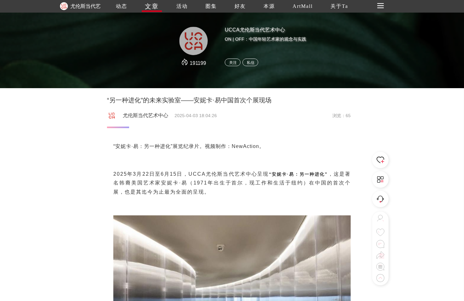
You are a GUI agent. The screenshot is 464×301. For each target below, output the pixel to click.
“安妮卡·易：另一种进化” (298, 174)
